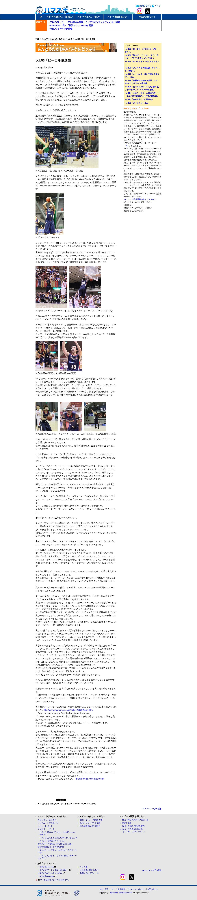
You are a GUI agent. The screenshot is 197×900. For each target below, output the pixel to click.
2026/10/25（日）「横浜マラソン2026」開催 (71, 25)
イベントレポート (45, 826)
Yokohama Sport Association (121, 893)
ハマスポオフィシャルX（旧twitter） (53, 870)
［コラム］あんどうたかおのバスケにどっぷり (57, 838)
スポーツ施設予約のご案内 (133, 826)
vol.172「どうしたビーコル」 (137, 103)
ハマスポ (61, 9)
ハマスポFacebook (46, 867)
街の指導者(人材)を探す (90, 826)
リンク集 (83, 867)
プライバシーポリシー (136, 889)
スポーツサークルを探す (90, 823)
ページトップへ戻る (153, 809)
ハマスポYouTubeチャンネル (50, 873)
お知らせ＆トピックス (47, 820)
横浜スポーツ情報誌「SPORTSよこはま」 (55, 844)
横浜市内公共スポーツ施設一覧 (135, 820)
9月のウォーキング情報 (61, 29)
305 (127, 146)
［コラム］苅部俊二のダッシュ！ (52, 841)
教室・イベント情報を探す (91, 820)
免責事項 (121, 889)
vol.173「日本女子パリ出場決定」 (139, 99)
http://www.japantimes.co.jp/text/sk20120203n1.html (68, 710)
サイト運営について (107, 889)
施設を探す (126, 823)
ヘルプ (157, 6)
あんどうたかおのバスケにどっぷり (57, 39)
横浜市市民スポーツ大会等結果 (51, 847)
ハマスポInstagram (46, 876)
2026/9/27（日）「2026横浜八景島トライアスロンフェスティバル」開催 (85, 22)
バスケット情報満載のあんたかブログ (140, 199)
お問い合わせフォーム (89, 873)
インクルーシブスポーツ (48, 823)
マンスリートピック (46, 829)
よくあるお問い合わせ (89, 870)
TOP (40, 17)
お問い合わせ (145, 6)
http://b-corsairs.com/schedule (90, 779)
